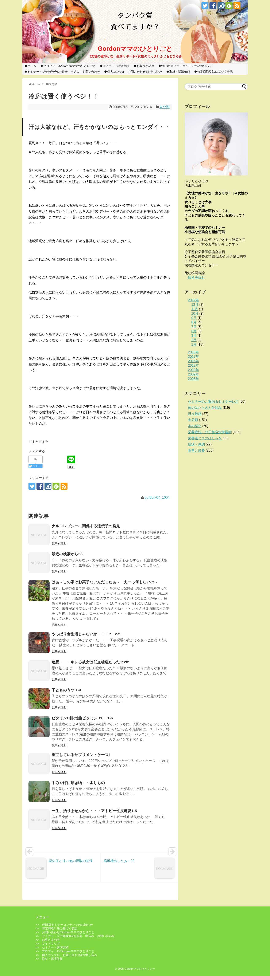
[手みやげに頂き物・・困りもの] (39, 791)
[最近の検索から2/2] (39, 562)
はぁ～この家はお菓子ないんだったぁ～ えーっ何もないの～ (105, 582)
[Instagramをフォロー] (220, 5)
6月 (194, 331)
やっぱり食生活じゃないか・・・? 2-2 (86, 634)
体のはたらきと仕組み (205, 407)
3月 (194, 335)
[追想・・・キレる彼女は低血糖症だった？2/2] (39, 670)
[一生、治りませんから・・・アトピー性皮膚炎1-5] (39, 819)
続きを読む (196, 277)
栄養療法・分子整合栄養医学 (210, 432)
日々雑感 (194, 414)
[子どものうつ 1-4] (39, 698)
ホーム (31, 66)
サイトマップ (51, 943)
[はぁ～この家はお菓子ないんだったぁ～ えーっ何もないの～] (39, 590)
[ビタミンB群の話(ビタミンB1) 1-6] (39, 726)
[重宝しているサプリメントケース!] (39, 763)
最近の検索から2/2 (68, 554)
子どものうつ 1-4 (66, 690)
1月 (194, 344)
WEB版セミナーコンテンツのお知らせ (186, 66)
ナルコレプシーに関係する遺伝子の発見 (86, 526)
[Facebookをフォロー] (212, 5)
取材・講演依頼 (179, 71)
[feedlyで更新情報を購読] (228, 5)
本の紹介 (194, 426)
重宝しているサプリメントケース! (81, 755)
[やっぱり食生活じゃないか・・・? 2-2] (39, 642)
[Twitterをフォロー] (204, 5)
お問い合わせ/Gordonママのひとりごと (68, 932)
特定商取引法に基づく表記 (215, 71)
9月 (194, 318)
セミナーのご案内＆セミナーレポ (213, 401)
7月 (194, 326)
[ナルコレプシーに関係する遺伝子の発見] (39, 534)
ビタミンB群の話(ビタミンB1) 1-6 (82, 718)
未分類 (164, 107)
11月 (194, 309)
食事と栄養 (196, 450)
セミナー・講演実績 (116, 66)
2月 (194, 340)
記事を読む (59, 543)
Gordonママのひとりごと (135, 48)
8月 (194, 322)
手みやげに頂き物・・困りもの (78, 783)
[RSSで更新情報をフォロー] (237, 5)
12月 (194, 304)
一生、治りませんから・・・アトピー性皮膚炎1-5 (94, 811)
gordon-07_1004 (157, 497)
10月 (194, 313)
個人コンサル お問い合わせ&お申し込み (134, 71)
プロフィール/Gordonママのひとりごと (69, 66)
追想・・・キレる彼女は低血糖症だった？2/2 (90, 662)
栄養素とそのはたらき (205, 438)
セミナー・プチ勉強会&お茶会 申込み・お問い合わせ (63, 71)
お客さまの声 (145, 66)
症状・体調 (196, 444)
